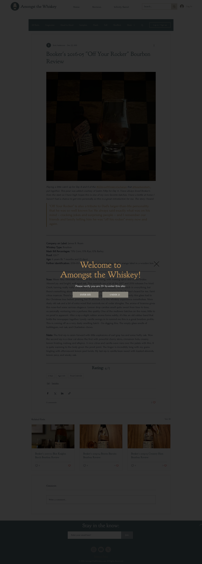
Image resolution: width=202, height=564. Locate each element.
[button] (156, 264)
